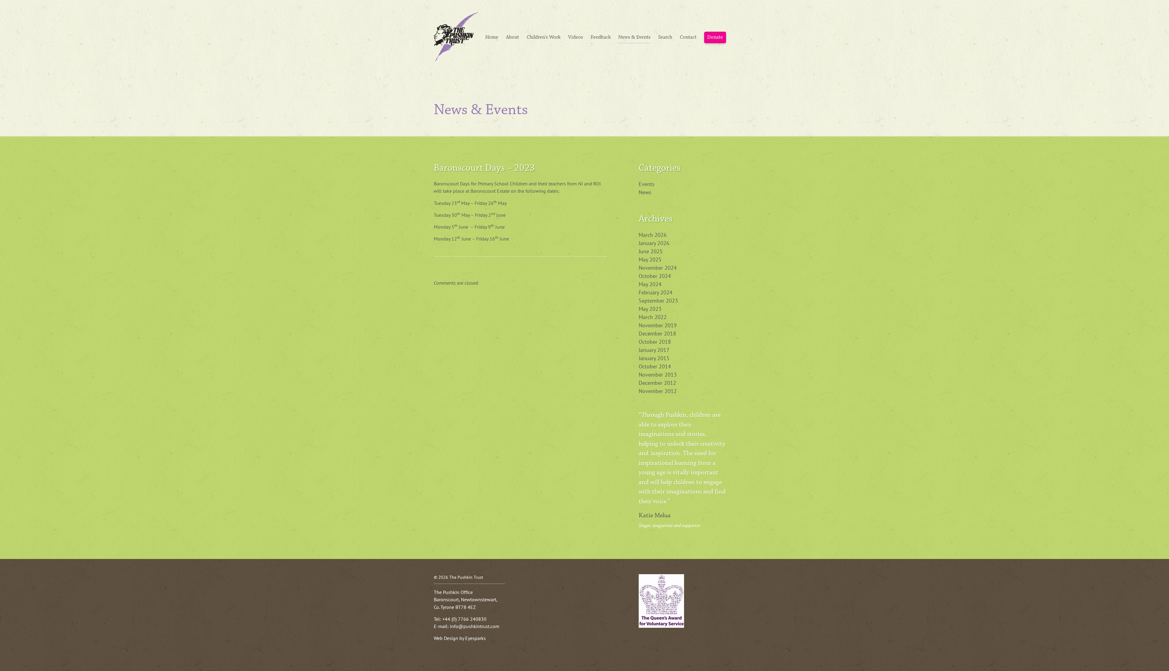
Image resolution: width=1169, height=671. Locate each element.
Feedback (601, 37)
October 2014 (655, 366)
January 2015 (654, 358)
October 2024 (655, 275)
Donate (715, 37)
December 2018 (657, 333)
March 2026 (653, 234)
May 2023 (650, 308)
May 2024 (650, 284)
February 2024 (655, 292)
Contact (688, 37)
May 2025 (650, 259)
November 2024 (658, 267)
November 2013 (658, 374)
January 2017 (654, 349)
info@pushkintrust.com (474, 626)
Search (665, 37)
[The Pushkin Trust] (456, 36)
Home (491, 37)
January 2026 (654, 243)
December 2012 (657, 382)
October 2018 (655, 341)
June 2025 (651, 251)
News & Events (634, 37)
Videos (575, 37)
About (512, 37)
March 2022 (653, 317)
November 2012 (658, 391)
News (645, 192)
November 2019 (658, 325)
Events (647, 184)
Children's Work (543, 37)
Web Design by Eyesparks (460, 638)
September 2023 (658, 300)
